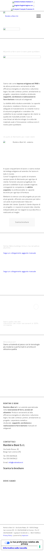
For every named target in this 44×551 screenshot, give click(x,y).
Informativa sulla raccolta (15, 548)
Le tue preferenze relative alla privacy (24, 543)
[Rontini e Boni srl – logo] (18, 16)
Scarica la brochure (13, 468)
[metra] (22, 261)
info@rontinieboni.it (16, 462)
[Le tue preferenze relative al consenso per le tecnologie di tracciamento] (39, 546)
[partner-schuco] (22, 279)
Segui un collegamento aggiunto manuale (19, 253)
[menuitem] (37, 16)
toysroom (25, 535)
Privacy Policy (7, 535)
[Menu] (37, 16)
